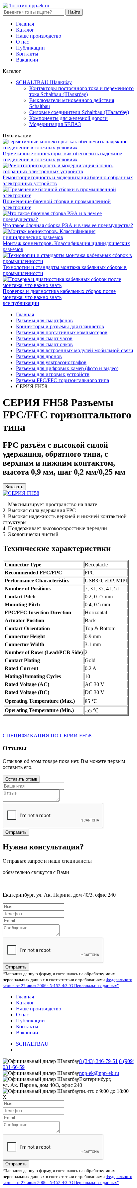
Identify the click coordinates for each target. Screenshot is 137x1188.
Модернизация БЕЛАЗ (55, 124)
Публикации (30, 48)
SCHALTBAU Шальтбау (44, 82)
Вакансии (27, 60)
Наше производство (38, 36)
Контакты (27, 54)
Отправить (16, 832)
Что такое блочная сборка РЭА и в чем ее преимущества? (68, 225)
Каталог (25, 30)
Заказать (14, 486)
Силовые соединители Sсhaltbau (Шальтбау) (79, 112)
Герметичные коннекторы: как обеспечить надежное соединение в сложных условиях (62, 156)
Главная (25, 24)
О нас (22, 42)
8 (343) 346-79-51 (98, 1061)
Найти (74, 12)
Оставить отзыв (21, 779)
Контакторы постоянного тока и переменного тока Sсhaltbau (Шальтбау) (81, 91)
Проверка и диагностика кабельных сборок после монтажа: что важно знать (59, 294)
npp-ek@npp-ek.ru (99, 1073)
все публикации (21, 303)
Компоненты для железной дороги (68, 118)
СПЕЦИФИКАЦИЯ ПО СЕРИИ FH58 (47, 735)
